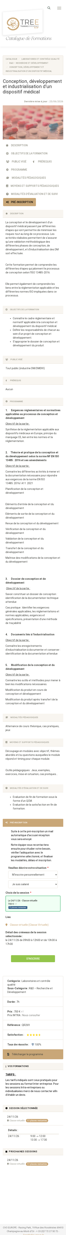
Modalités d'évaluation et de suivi (34, 194)
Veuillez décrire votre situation (27, 867)
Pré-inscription (21, 202)
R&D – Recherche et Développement (28, 63)
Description (19, 145)
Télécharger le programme (27, 1054)
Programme (18, 169)
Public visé (18, 161)
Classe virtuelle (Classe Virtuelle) (29, 924)
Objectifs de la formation (28, 153)
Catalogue (11, 59)
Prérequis (44, 161)
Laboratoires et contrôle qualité (40, 59)
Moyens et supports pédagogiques (34, 185)
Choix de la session (17, 892)
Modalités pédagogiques (28, 177)
